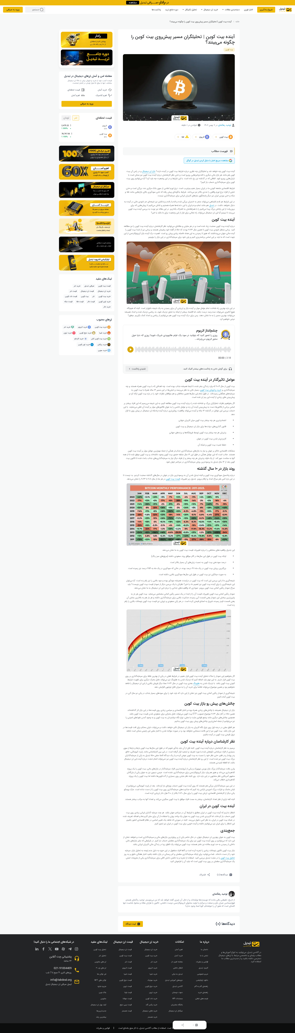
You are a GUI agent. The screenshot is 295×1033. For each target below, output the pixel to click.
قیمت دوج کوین (125, 980)
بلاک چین (102, 992)
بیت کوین (229, 49)
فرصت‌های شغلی (201, 998)
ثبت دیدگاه (131, 924)
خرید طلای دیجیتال (149, 1010)
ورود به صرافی (12, 9)
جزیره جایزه (102, 986)
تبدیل (211, 205)
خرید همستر (152, 1017)
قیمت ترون (127, 986)
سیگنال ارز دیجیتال (176, 1010)
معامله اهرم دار (177, 961)
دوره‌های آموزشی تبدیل (174, 980)
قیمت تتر (73, 291)
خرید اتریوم (82, 327)
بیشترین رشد (101, 1017)
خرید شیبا (103, 332)
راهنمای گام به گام (201, 986)
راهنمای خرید (203, 992)
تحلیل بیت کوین (228, 858)
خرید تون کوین (104, 301)
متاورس (103, 998)
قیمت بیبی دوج (126, 1004)
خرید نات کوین (151, 998)
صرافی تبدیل (89, 285)
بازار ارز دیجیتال (148, 171)
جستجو (42, 10)
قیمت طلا (79, 301)
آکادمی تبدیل (177, 986)
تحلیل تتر (102, 955)
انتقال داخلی (178, 967)
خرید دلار (107, 306)
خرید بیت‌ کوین (104, 296)
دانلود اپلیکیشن (202, 980)
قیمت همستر (127, 1010)
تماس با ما (204, 955)
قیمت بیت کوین (173, 479)
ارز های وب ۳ (101, 967)
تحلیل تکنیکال (191, 9)
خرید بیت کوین (101, 327)
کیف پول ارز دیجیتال (98, 1004)
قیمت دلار (91, 301)
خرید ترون (68, 332)
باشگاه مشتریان (177, 1004)
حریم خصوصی (202, 974)
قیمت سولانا (127, 998)
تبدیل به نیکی (177, 974)
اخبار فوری (248, 9)
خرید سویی (102, 350)
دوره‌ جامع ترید (171, 9)
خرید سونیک (152, 980)
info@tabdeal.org (61, 980)
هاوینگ (196, 683)
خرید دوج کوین (85, 332)
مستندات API (177, 998)
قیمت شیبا (128, 974)
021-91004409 (63, 968)
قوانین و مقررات (202, 961)
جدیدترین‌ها (101, 1010)
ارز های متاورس (100, 961)
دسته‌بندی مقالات (232, 9)
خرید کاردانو (78, 338)
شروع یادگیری (266, 9)
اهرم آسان (179, 949)
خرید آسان (178, 955)
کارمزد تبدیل (203, 967)
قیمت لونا (128, 992)
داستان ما (204, 949)
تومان (66, 118)
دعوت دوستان (177, 992)
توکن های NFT (100, 980)
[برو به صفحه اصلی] (285, 10)
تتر (75, 118)
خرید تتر (77, 285)
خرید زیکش (102, 344)
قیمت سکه (68, 301)
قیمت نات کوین (71, 296)
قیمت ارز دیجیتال (87, 291)
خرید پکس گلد (151, 1004)
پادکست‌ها (156, 9)
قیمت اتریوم (127, 967)
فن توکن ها (101, 974)
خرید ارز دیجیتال (211, 9)
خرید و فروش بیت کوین (210, 390)
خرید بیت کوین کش (99, 338)
